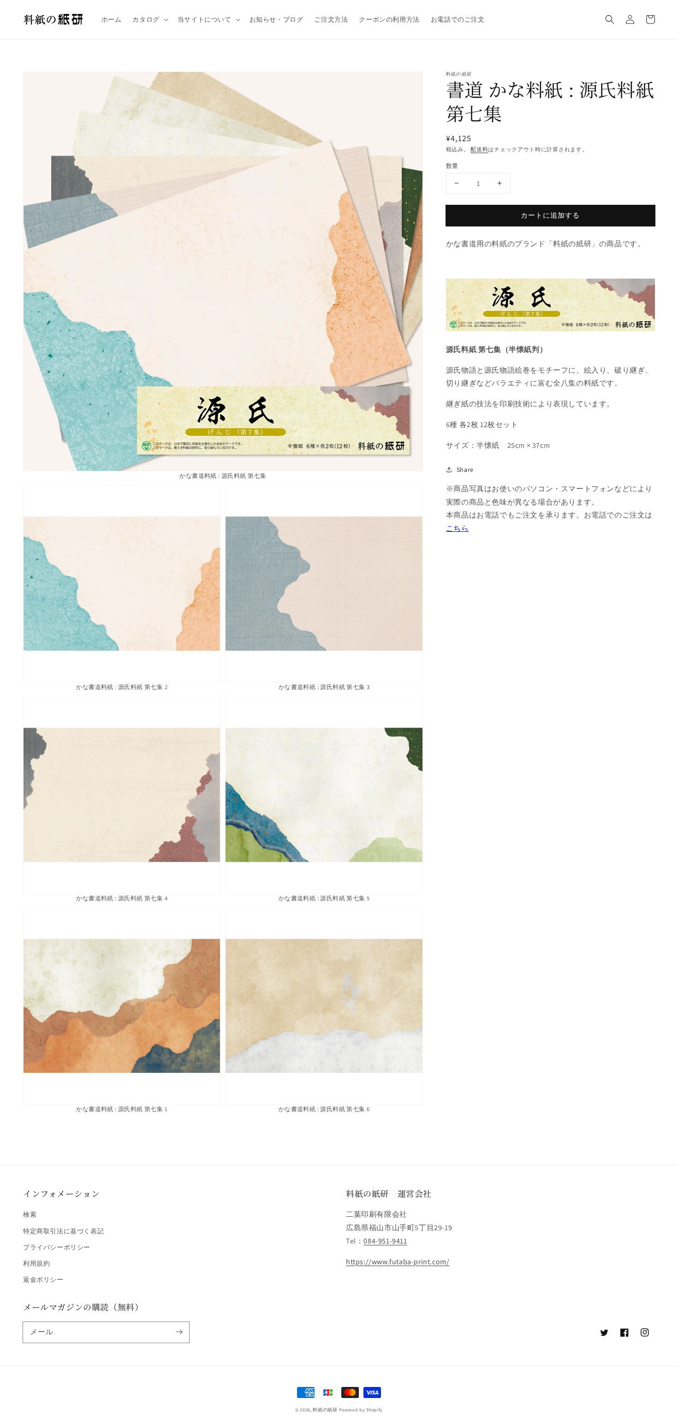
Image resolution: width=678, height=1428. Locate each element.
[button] (149, 19)
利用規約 (36, 1263)
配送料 (479, 149)
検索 (29, 1214)
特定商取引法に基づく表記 (63, 1231)
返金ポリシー (43, 1279)
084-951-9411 (385, 1241)
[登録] (179, 1332)
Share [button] (465, 469)
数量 (452, 165)
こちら (457, 528)
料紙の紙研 (325, 1410)
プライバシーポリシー (56, 1247)
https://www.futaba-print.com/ (397, 1262)
